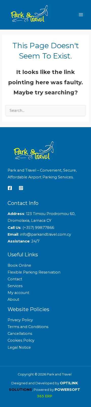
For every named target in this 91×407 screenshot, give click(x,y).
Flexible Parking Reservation (34, 272)
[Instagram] (21, 188)
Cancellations (20, 333)
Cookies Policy (21, 340)
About (13, 299)
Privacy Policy (20, 320)
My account (18, 292)
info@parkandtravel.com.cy (45, 234)
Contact (15, 279)
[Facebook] (10, 188)
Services (15, 286)
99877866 (44, 227)
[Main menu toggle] (81, 15)
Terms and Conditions (28, 326)
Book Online (19, 265)
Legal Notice (19, 347)
